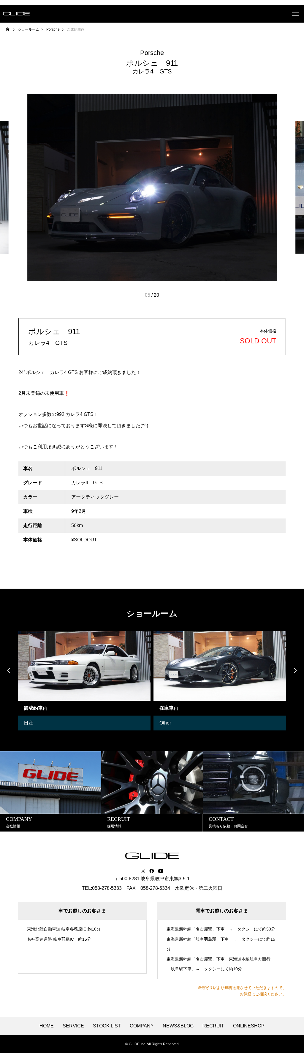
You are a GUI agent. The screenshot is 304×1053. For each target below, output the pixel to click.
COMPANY (142, 1026)
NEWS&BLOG (178, 1026)
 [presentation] (295, 670)
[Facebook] (151, 871)
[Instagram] (143, 871)
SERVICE (73, 1026)
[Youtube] (161, 871)
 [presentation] (9, 670)
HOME (46, 1026)
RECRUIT (213, 1026)
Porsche (152, 53)
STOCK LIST (107, 1026)
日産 (28, 722)
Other (165, 722)
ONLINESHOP (249, 1026)
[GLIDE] (16, 14)
